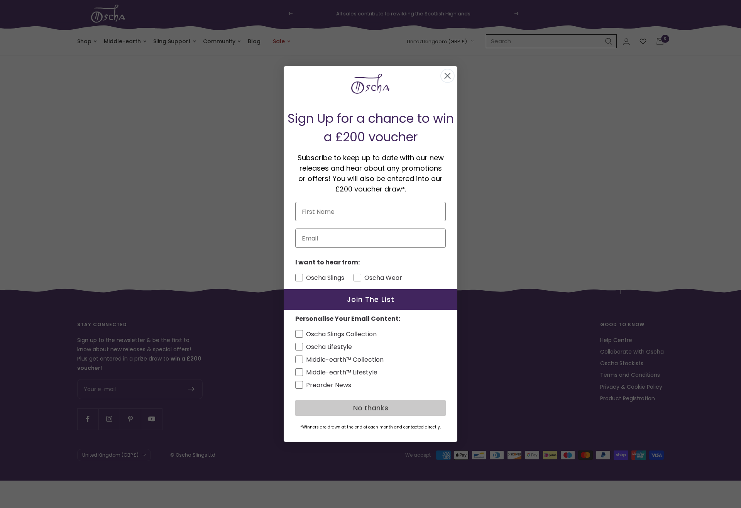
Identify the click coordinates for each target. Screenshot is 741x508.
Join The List (370, 299)
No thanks (370, 408)
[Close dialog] (447, 76)
